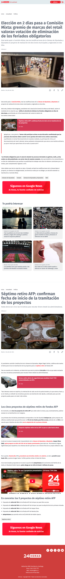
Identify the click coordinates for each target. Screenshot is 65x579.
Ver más (21, 126)
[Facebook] (54, 90)
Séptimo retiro (6, 519)
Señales (55, 2)
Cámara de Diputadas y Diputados (33, 178)
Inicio (2, 14)
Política (16, 14)
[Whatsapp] (50, 90)
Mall (47, 178)
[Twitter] (58, 90)
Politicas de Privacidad (32, 572)
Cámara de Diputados (8, 178)
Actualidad (9, 14)
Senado (19, 178)
